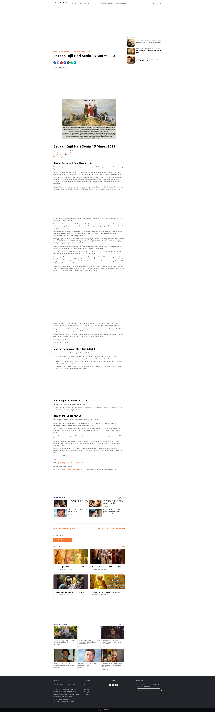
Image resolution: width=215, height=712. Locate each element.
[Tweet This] (58, 62)
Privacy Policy (87, 692)
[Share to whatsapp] (71, 62)
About (85, 684)
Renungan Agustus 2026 (150, 40)
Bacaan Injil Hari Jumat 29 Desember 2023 (106, 592)
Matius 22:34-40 (140, 48)
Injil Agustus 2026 (149, 57)
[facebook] (151, 3)
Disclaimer (87, 694)
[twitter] (113, 685)
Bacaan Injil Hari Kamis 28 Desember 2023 (70, 592)
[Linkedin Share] (64, 62)
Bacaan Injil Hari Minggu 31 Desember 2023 (70, 567)
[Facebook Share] (54, 62)
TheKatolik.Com (112, 710)
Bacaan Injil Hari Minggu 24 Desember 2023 (106, 567)
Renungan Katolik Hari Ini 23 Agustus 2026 (148, 42)
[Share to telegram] (75, 62)
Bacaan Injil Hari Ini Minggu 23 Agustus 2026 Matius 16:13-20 (147, 59)
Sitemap (86, 689)
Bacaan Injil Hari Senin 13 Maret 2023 (73, 469)
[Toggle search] (160, 3)
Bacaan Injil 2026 (140, 57)
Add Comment (63, 540)
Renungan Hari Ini (160, 40)
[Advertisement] (89, 85)
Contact (86, 687)
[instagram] (153, 3)
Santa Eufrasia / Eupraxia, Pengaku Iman (66, 153)
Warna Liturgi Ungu (59, 157)
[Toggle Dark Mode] (157, 3)
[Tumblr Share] (68, 62)
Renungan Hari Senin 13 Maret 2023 (71, 463)
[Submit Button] (159, 690)
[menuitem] (73, 3)
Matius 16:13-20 (140, 40)
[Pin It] (61, 62)
